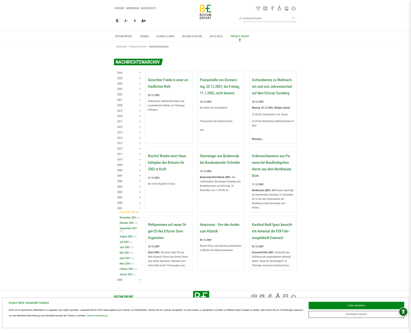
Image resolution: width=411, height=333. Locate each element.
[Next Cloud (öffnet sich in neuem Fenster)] (293, 8)
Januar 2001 (126, 274)
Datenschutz (148, 8)
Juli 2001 (124, 241)
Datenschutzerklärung (97, 315)
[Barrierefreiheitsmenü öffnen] (403, 311)
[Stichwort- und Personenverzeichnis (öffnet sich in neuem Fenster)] (286, 8)
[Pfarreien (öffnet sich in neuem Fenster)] (279, 7)
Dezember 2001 (128, 212)
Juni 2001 (125, 247)
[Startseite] (205, 14)
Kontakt (120, 8)
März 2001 (125, 263)
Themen (144, 36)
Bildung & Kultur (192, 36)
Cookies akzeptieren (356, 305)
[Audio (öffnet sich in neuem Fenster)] (258, 8)
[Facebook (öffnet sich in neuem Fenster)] (272, 8)
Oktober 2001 (127, 222)
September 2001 (128, 228)
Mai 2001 (124, 252)
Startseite (121, 46)
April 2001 (125, 258)
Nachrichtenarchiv (159, 46)
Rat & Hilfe (216, 36)
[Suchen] (292, 18)
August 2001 (126, 236)
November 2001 (128, 217)
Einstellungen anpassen (356, 314)
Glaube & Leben (165, 36)
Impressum (132, 8)
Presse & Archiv (239, 36)
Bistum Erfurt (123, 36)
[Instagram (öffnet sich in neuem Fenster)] (265, 8)
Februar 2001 (126, 268)
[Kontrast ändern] (117, 20)
